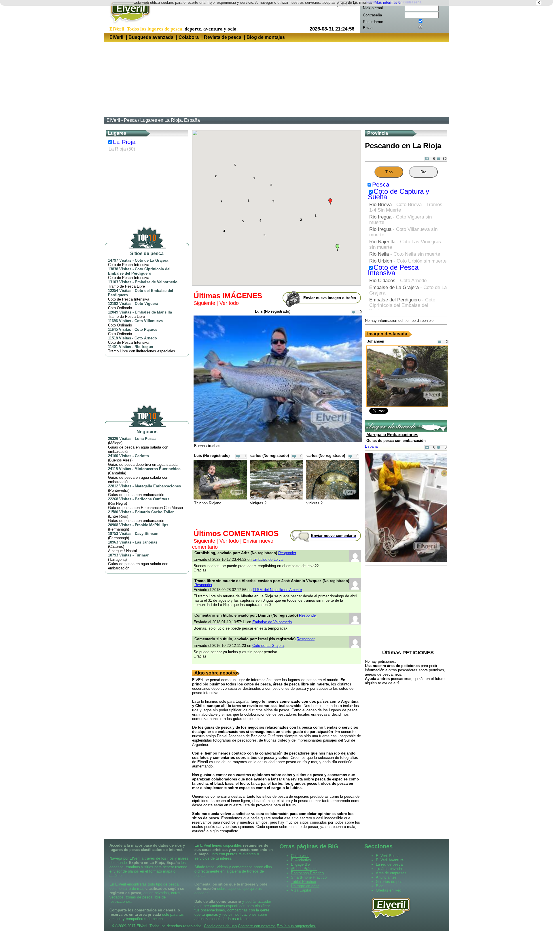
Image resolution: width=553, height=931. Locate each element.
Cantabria (117, 473)
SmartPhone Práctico (309, 877)
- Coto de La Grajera (408, 290)
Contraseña (372, 15)
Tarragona (117, 559)
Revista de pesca (222, 37)
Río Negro (117, 503)
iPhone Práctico (304, 869)
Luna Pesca (145, 438)
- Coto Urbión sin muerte (407, 261)
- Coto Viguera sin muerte (400, 219)
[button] (330, 201)
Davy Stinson (146, 533)
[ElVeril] (128, 24)
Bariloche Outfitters (152, 499)
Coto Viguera (146, 303)
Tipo (389, 172)
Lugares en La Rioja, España (170, 120)
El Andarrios (301, 860)
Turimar (142, 555)
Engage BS (300, 864)
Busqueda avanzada (150, 37)
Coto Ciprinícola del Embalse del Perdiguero (139, 271)
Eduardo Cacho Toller (154, 512)
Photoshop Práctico (307, 873)
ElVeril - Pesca (122, 120)
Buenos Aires (120, 460)
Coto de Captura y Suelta (398, 194)
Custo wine (300, 856)
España (371, 446)
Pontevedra (118, 490)
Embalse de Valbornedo (156, 282)
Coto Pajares (146, 329)
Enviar (368, 28)
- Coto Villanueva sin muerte (403, 232)
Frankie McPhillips (151, 525)
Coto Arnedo (146, 338)
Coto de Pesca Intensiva (393, 270)
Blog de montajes (266, 37)
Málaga (115, 443)
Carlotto (142, 456)
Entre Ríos (118, 516)
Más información (388, 2)
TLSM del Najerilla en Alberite (277, 590)
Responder (287, 553)
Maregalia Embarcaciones (158, 486)
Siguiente (204, 303)
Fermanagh (118, 529)
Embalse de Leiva (268, 559)
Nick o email (373, 8)
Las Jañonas (146, 542)
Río (423, 172)
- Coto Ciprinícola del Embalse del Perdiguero (402, 305)
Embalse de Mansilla (153, 312)
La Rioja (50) (122, 149)
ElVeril (116, 37)
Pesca (380, 184)
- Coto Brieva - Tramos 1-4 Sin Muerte (405, 207)
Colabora (189, 37)
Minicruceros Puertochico (158, 469)
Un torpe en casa (305, 886)
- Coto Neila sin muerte (404, 254)
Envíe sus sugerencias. (296, 926)
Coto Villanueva (149, 321)
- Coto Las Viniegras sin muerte (405, 244)
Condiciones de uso (220, 926)
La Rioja (124, 141)
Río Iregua (144, 347)
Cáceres (116, 546)
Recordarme (373, 22)
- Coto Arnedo (398, 280)
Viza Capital (301, 890)
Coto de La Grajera (151, 260)
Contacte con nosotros (257, 926)
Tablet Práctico (303, 881)
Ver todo (229, 303)
